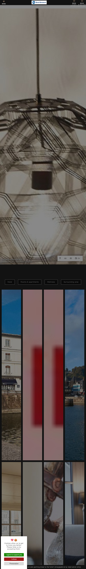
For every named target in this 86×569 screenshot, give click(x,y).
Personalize (14, 563)
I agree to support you (14, 555)
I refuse (14, 559)
